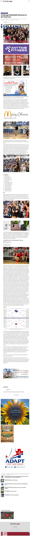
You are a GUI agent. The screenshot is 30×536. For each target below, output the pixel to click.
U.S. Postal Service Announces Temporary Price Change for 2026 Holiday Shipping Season (15, 484)
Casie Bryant (8, 389)
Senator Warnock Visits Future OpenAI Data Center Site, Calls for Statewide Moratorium (15, 488)
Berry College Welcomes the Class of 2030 (10, 491)
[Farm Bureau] (15, 535)
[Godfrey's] (16, 64)
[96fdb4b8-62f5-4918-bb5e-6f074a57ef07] (15, 424)
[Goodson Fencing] (7, 442)
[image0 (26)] (15, 95)
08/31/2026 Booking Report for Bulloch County (11, 480)
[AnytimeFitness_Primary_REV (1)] (16, 53)
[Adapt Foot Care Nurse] (15, 471)
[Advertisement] (15, 503)
